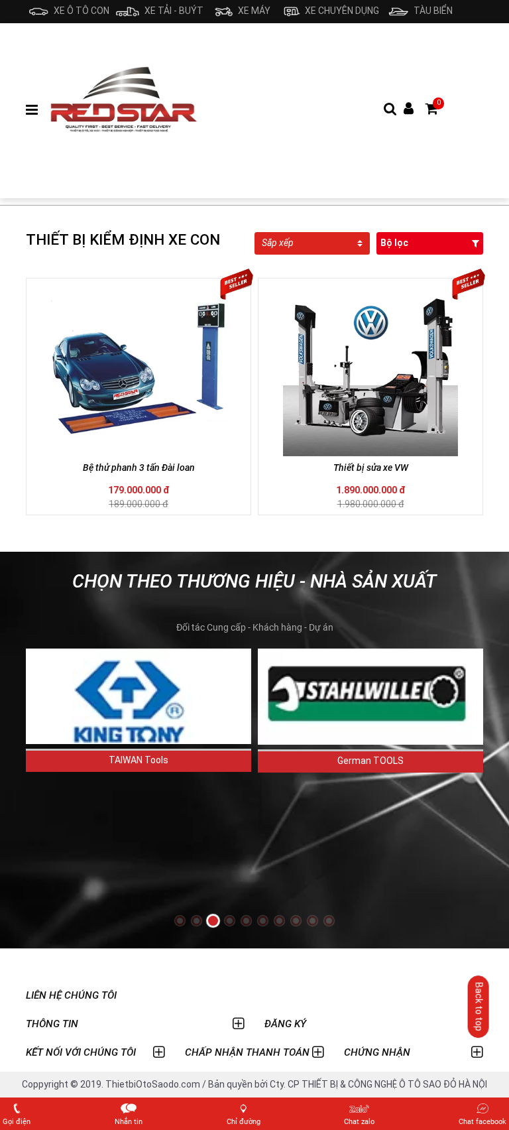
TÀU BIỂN (432, 10)
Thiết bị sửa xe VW (370, 467)
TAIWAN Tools (138, 760)
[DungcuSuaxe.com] (124, 109)
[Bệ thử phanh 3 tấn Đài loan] (138, 368)
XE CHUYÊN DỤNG (341, 10)
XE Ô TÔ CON (80, 10)
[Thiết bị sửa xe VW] (370, 368)
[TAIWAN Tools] (138, 696)
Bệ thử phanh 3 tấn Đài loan (139, 467)
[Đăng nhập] (408, 109)
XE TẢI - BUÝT (172, 10)
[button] (180, 921)
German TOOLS (370, 760)
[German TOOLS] (370, 697)
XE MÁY (253, 10)
